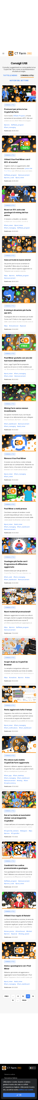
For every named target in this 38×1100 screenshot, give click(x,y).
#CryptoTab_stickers (11, 831)
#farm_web (8, 577)
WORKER (10, 15)
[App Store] (15, 37)
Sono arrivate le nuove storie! (17, 260)
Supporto (11, 26)
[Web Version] (23, 37)
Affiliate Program (19, 116)
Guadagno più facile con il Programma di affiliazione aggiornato (15, 564)
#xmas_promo (9, 931)
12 (33, 996)
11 (28, 996)
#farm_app (8, 775)
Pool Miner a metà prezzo (15, 509)
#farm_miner (8, 225)
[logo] (19, 53)
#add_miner (21, 426)
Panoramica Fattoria (10, 1078)
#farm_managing (10, 127)
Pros (24, 1000)
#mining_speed (24, 934)
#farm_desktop (18, 775)
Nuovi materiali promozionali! (17, 612)
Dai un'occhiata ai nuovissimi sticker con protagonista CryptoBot (17, 818)
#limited (29, 931)
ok (20, 1095)
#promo (7, 125)
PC (8, 10)
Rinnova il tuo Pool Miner (15, 458)
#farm (26, 780)
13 (13, 1000)
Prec (7, 996)
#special (23, 326)
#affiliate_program (17, 125)
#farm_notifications (11, 728)
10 (23, 996)
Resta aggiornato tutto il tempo (18, 710)
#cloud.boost (13, 326)
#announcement (23, 175)
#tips (6, 275)
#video (27, 677)
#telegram (23, 831)
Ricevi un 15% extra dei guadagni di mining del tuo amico (16, 212)
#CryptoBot (15, 833)
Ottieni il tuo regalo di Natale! (17, 916)
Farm (9, 5)
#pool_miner (20, 177)
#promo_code (9, 177)
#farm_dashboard (10, 424)
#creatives (13, 677)
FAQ (8, 20)
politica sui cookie (26, 1090)
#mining (19, 780)
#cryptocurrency (10, 783)
